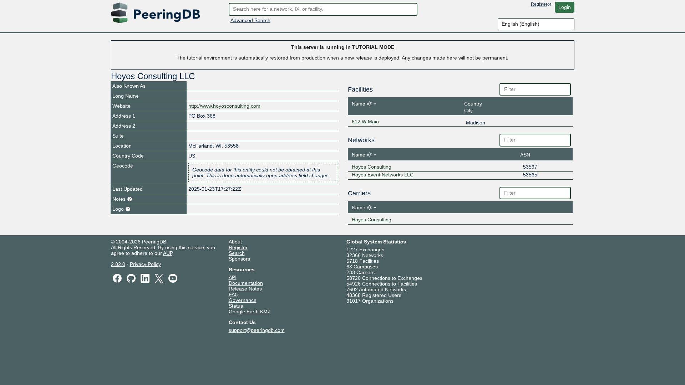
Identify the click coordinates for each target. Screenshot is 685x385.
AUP (167, 253)
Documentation (246, 283)
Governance (243, 300)
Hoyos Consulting (371, 167)
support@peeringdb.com (257, 330)
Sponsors (239, 259)
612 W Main (365, 121)
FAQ (234, 294)
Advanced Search (250, 20)
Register (539, 4)
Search (237, 253)
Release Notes (245, 289)
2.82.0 (118, 264)
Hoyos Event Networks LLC (382, 175)
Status (236, 306)
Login (564, 7)
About (235, 242)
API (233, 277)
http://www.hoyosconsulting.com (224, 106)
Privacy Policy (145, 264)
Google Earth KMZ (250, 311)
